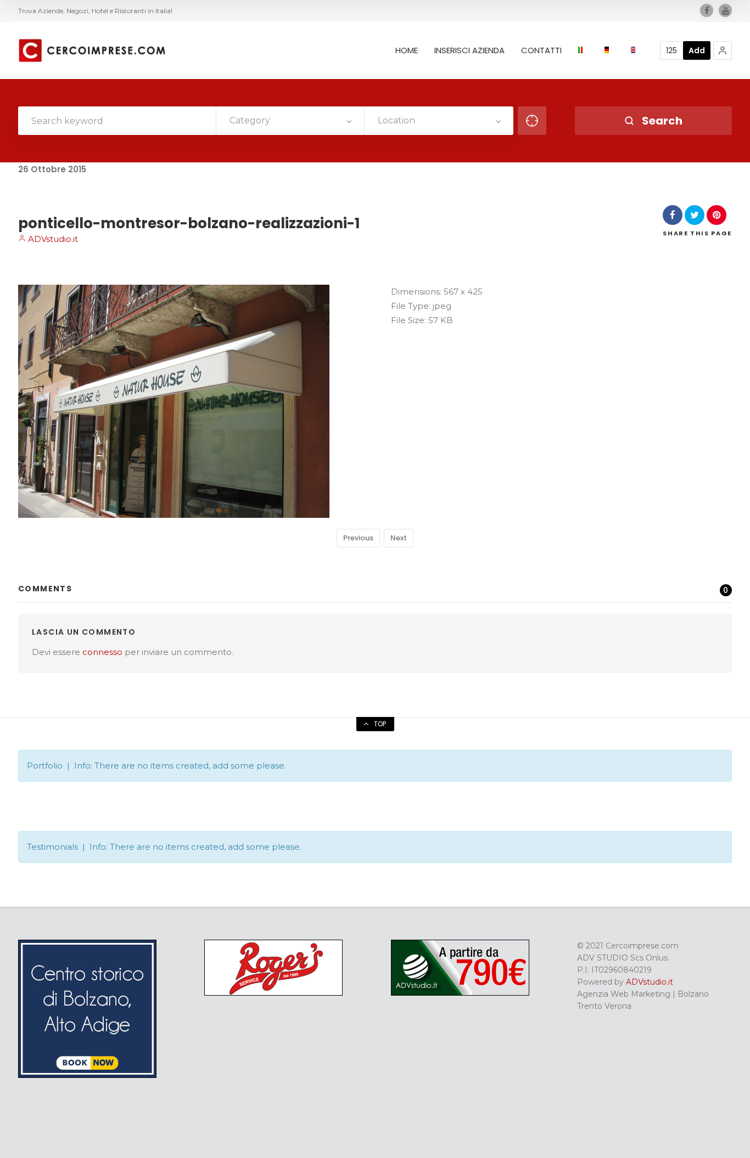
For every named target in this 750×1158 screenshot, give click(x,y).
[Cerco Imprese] (91, 50)
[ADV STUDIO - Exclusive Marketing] (460, 993)
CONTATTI (541, 50)
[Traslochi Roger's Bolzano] (273, 993)
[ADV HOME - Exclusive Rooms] (87, 1075)
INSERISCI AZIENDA (469, 50)
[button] (722, 50)
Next (398, 538)
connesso (102, 652)
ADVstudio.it (52, 239)
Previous (358, 538)
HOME (406, 50)
